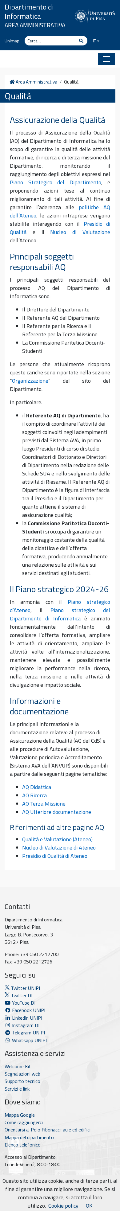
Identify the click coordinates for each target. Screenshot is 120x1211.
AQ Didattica (36, 787)
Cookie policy (63, 1205)
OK (89, 1205)
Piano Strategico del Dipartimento (55, 182)
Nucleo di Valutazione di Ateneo (59, 847)
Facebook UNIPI (28, 1010)
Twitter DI (21, 995)
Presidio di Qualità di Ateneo (54, 856)
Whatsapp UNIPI (29, 1040)
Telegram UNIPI (28, 1032)
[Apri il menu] (106, 59)
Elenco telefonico (23, 1144)
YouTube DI (24, 1002)
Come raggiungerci (24, 1122)
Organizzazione (30, 381)
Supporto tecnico (22, 1081)
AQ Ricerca (34, 795)
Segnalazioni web (22, 1073)
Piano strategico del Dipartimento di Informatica (60, 614)
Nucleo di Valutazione (80, 232)
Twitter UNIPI (25, 988)
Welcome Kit (18, 1066)
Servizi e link (17, 1088)
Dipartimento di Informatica (29, 11)
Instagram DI (25, 1025)
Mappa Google (20, 1115)
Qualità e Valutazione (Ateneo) (57, 839)
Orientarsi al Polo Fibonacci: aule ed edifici (47, 1129)
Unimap (12, 40)
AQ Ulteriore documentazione (56, 812)
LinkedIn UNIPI (26, 1018)
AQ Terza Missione (44, 803)
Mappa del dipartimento (29, 1137)
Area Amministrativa (35, 25)
